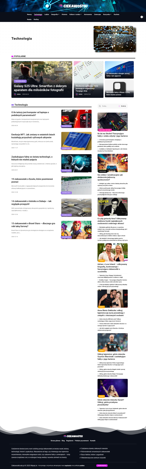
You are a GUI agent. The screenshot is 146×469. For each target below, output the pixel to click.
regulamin (68, 465)
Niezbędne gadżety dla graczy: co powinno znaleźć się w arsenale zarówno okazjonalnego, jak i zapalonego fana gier (112, 229)
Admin (19, 94)
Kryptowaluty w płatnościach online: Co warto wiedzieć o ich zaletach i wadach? (39, 86)
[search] (4, 17)
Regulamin (69, 441)
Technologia (20, 77)
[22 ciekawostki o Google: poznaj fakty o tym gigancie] (119, 70)
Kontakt (92, 441)
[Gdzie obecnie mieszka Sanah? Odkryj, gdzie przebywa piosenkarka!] (113, 388)
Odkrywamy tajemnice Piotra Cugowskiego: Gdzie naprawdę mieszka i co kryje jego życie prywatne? (111, 364)
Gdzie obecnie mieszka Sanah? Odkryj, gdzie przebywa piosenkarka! (111, 402)
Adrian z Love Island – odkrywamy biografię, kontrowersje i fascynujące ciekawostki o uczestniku (112, 268)
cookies (82, 465)
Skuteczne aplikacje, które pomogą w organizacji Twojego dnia (87, 88)
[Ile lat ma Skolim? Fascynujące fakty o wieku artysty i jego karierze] (113, 122)
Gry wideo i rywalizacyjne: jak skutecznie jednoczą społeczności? (110, 177)
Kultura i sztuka (105, 130)
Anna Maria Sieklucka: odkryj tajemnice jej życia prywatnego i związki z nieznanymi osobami (111, 312)
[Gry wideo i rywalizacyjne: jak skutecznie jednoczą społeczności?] (113, 163)
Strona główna (55, 441)
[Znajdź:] (110, 106)
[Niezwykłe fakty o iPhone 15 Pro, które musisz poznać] (119, 88)
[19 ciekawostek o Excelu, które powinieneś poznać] (76, 185)
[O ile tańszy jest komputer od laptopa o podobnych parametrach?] (76, 119)
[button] (68, 63)
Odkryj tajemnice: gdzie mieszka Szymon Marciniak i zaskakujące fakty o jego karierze (111, 356)
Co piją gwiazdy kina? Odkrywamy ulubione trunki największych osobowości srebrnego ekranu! (112, 221)
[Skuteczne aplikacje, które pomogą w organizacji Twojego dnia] (88, 79)
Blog (63, 441)
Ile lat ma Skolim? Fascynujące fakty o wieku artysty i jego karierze (113, 134)
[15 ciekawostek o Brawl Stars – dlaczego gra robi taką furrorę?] (76, 230)
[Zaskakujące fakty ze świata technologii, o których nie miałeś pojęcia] (76, 163)
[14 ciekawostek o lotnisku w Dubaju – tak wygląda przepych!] (76, 208)
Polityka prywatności (82, 441)
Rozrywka (103, 171)
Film (101, 215)
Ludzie (102, 260)
